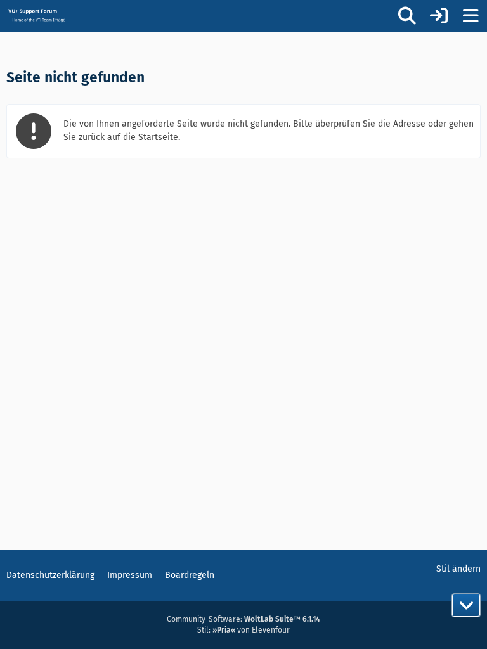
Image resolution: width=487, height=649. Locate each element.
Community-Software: (243, 619)
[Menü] (470, 16)
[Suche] (407, 16)
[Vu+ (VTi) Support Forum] (36, 15)
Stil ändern (458, 568)
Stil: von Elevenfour (243, 630)
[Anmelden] (438, 16)
